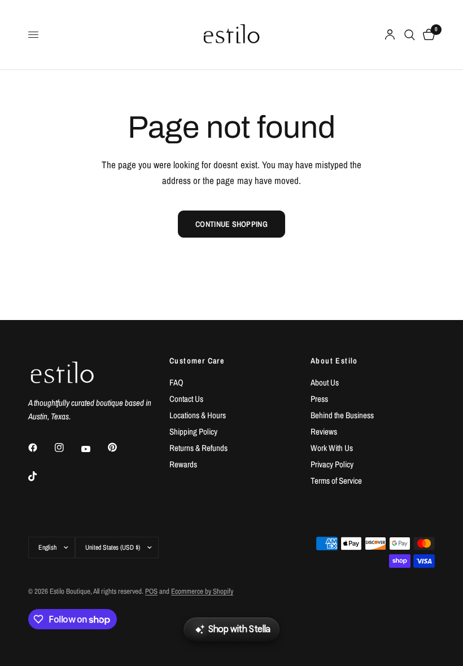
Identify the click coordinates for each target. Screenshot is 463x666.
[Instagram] (67, 447)
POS (151, 591)
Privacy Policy (332, 464)
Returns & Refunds (198, 448)
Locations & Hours (197, 415)
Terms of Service (336, 481)
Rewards (183, 464)
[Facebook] (40, 447)
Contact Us (186, 399)
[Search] (409, 34)
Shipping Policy (193, 431)
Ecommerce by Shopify (202, 591)
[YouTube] (93, 448)
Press (319, 399)
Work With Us (332, 448)
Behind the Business (342, 415)
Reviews (324, 431)
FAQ (176, 382)
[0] (427, 34)
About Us (325, 382)
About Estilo (334, 361)
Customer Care (196, 361)
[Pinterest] (120, 447)
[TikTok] (40, 476)
